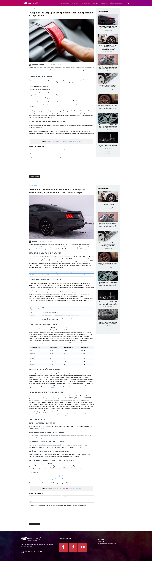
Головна (31, 8)
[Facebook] (53, 141)
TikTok (64, 141)
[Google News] (74, 141)
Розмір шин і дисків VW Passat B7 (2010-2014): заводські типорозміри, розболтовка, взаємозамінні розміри (108, 145)
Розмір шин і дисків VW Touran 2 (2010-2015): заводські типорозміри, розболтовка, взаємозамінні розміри (108, 67)
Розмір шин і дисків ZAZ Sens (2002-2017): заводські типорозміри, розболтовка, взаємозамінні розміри (108, 27)
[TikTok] (61, 141)
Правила (36, 8)
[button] (128, 3)
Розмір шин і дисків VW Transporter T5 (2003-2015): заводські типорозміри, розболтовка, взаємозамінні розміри (108, 47)
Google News (78, 141)
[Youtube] (67, 141)
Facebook (57, 141)
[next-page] (109, 152)
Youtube (70, 141)
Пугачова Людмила (38, 64)
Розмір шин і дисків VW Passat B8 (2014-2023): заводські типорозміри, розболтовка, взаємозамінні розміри (108, 126)
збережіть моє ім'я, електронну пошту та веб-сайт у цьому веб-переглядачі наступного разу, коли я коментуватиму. (58, 157)
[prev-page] (106, 152)
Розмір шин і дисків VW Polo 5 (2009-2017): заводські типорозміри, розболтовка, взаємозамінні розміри (107, 107)
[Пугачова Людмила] (30, 64)
